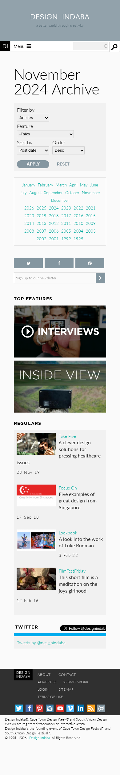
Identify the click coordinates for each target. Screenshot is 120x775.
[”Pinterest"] (89, 263)
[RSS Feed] (91, 708)
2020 (29, 215)
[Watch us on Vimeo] (70, 708)
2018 (54, 215)
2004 (78, 231)
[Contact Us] (101, 708)
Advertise (47, 682)
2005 (66, 231)
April (73, 185)
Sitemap (66, 689)
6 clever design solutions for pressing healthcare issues (59, 452)
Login (43, 689)
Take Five (67, 436)
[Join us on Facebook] (59, 263)
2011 (66, 223)
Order (58, 142)
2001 (54, 239)
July (23, 192)
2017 (66, 215)
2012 (54, 223)
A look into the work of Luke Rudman (81, 542)
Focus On (68, 488)
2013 (41, 223)
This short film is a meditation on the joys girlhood (78, 583)
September (53, 192)
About (44, 674)
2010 (78, 223)
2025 (41, 208)
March (61, 185)
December (60, 200)
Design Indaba (39, 737)
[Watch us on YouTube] (60, 708)
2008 (29, 231)
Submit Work (76, 682)
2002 (41, 239)
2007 (41, 231)
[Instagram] (50, 708)
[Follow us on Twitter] (28, 263)
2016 (78, 215)
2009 (91, 223)
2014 (29, 223)
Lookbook (68, 532)
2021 (91, 208)
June (94, 185)
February (45, 185)
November (91, 192)
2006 (54, 231)
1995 (78, 239)
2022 (78, 208)
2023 (66, 208)
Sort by (24, 142)
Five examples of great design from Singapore (78, 500)
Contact (67, 674)
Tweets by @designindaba (41, 642)
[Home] (60, 17)
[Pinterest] (39, 708)
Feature (25, 126)
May (84, 185)
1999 (66, 239)
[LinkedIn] (80, 708)
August (35, 192)
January (28, 185)
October (72, 192)
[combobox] (90, 46)
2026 (29, 208)
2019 (41, 215)
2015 (91, 215)
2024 (54, 208)
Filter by (25, 109)
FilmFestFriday (72, 571)
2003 (91, 231)
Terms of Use (50, 696)
